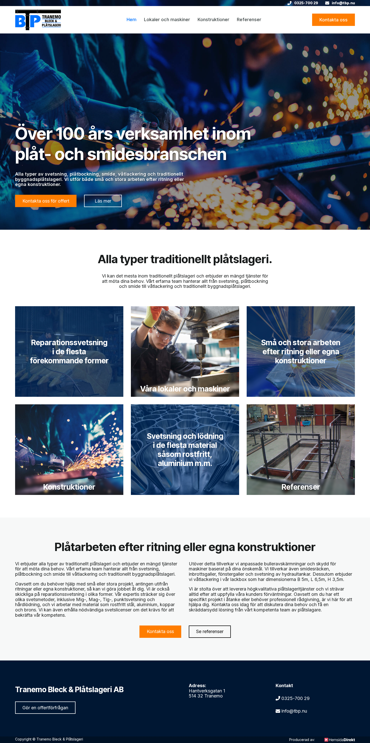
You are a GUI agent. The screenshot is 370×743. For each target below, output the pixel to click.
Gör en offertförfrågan (45, 707)
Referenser (249, 19)
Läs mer (103, 201)
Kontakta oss (333, 19)
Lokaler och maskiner (167, 19)
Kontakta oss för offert (45, 201)
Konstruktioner (213, 19)
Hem (131, 19)
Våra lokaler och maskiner (185, 388)
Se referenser (210, 631)
